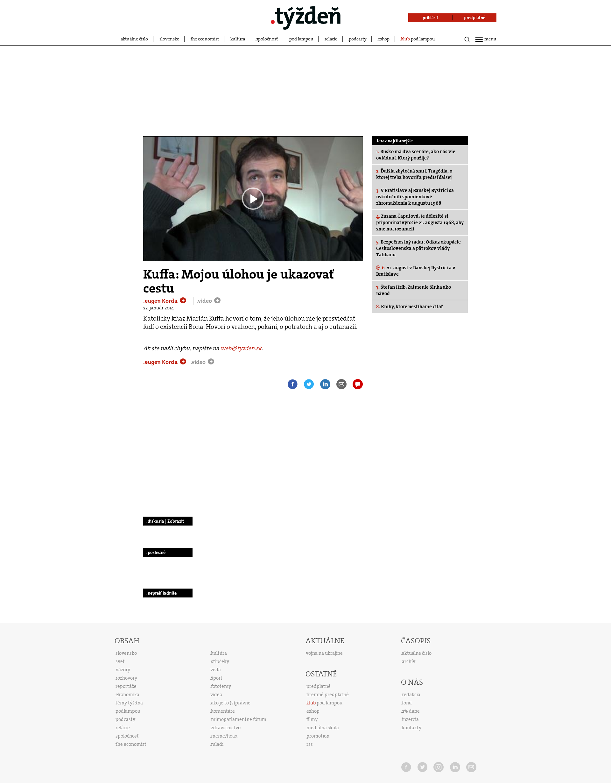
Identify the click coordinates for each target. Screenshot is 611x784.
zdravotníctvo (226, 727)
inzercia (410, 719)
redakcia (411, 694)
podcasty (358, 39)
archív (408, 661)
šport (216, 678)
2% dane (411, 711)
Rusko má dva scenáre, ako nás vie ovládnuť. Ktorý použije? (415, 154)
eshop (384, 39)
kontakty (411, 727)
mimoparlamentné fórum (238, 719)
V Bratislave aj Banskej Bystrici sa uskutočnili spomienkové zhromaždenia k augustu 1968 (415, 196)
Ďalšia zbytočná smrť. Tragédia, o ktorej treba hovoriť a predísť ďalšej (414, 174)
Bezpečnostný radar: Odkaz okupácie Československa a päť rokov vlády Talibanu (418, 248)
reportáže (126, 686)
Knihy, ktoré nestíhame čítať (409, 306)
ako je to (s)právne (230, 703)
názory (123, 670)
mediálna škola (322, 727)
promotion (317, 736)
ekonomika (127, 694)
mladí (217, 744)
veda (216, 670)
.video (205, 301)
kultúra (237, 39)
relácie (331, 39)
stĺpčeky (220, 661)
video (216, 694)
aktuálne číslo (134, 39)
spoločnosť (267, 39)
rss (309, 744)
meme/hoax (224, 736)
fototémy (221, 686)
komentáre (223, 711)
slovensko (169, 39)
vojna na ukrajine (324, 653)
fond (407, 703)
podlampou (128, 711)
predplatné (318, 686)
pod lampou (301, 39)
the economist (205, 39)
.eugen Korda (161, 301)
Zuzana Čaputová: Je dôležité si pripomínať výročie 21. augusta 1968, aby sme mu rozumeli (420, 222)
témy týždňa (129, 703)
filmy (312, 719)
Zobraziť (175, 521)
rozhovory (126, 678)
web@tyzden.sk (241, 348)
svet (120, 661)
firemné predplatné (327, 694)
